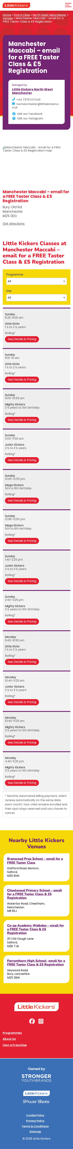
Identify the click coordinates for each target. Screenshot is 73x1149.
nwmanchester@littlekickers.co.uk (35, 105)
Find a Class (22, 15)
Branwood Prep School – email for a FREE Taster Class (35, 860)
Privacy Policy (35, 1121)
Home (7, 15)
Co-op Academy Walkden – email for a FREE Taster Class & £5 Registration (35, 929)
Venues (8, 18)
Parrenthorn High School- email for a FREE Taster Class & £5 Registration (36, 962)
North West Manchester (49, 15)
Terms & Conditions (35, 1126)
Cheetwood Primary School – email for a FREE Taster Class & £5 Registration (34, 894)
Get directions (14, 224)
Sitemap (35, 1131)
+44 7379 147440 (28, 100)
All (9, 281)
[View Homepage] (16, 5)
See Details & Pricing (22, 339)
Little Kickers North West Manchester (32, 91)
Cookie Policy (35, 1115)
